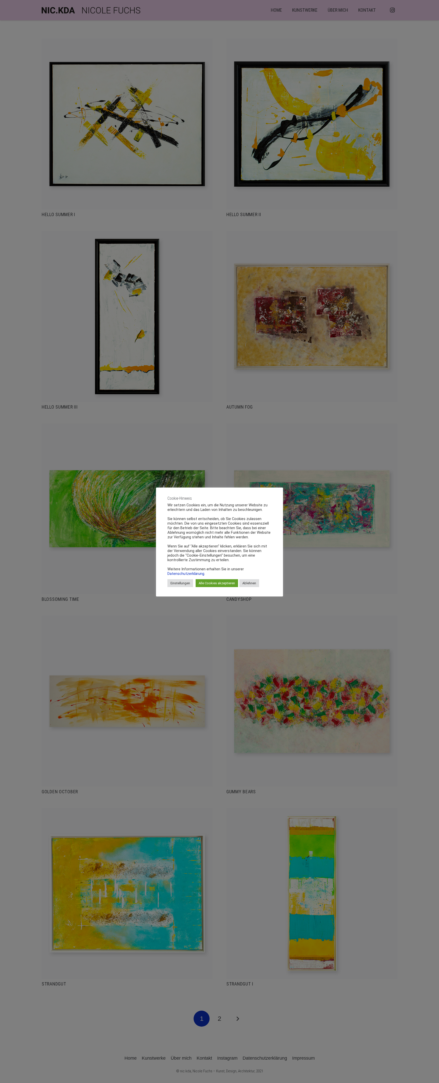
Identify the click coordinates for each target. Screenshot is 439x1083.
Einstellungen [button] (180, 583)
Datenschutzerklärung (185, 573)
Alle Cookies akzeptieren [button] (217, 583)
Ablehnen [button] (249, 583)
